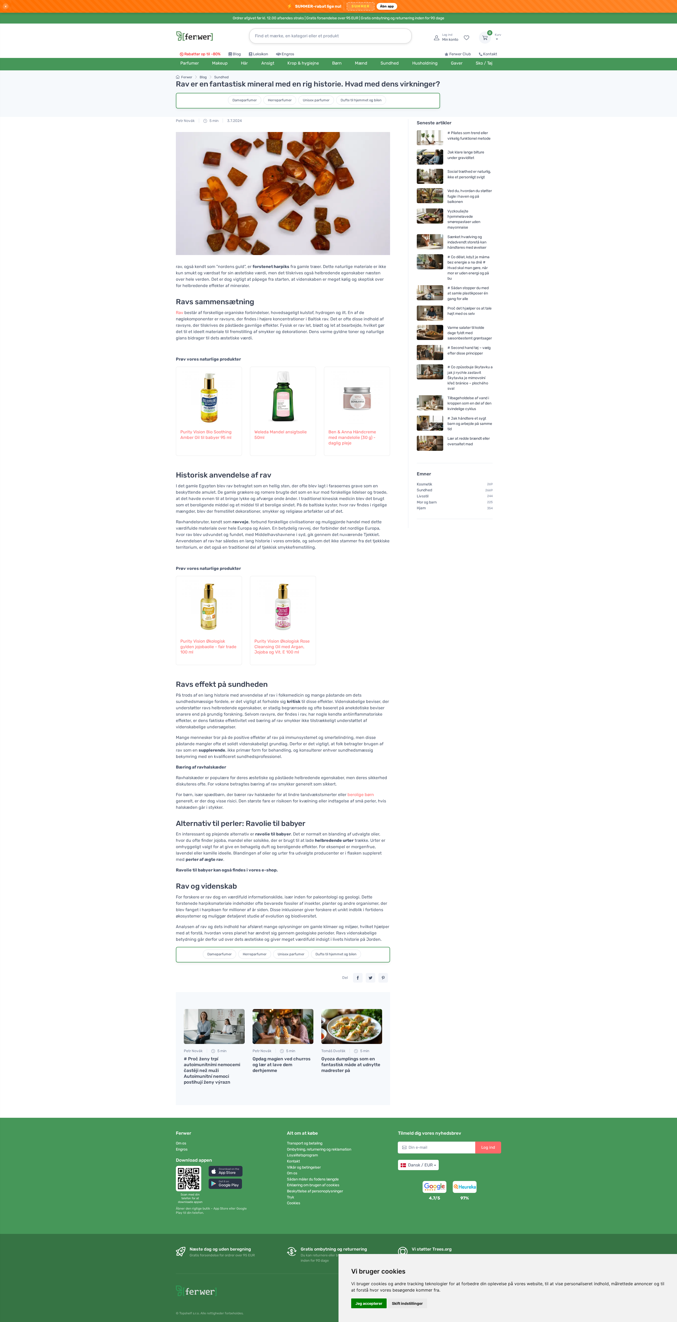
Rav (179, 312)
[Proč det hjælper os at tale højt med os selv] (430, 313)
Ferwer (186, 77)
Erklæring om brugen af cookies (313, 1185)
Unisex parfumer (316, 100)
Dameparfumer (244, 100)
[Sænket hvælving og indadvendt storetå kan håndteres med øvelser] (430, 242)
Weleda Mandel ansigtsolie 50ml (280, 434)
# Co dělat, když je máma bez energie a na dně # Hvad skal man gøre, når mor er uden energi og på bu (468, 268)
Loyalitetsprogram (302, 1155)
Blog (237, 54)
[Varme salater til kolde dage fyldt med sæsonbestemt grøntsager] (430, 333)
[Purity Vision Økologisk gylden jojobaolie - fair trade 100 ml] (208, 604)
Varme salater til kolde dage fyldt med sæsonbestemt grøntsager (469, 332)
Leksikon (260, 54)
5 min (213, 121)
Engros (288, 54)
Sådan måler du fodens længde (313, 1179)
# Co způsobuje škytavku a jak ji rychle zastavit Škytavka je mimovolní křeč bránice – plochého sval (470, 378)
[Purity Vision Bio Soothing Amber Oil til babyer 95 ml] (208, 395)
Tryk (290, 1197)
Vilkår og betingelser (304, 1167)
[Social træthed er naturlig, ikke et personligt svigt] (430, 176)
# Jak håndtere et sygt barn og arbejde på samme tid (469, 423)
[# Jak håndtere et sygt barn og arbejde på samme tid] (430, 424)
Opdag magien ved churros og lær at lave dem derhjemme (281, 1064)
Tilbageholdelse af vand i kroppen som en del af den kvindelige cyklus (469, 403)
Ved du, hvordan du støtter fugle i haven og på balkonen (469, 196)
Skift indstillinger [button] (407, 1303)
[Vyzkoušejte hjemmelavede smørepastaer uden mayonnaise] (430, 219)
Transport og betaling (304, 1143)
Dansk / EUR (420, 1164)
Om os (181, 1143)
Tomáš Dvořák (333, 1051)
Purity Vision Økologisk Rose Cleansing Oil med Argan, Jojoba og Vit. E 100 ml (282, 647)
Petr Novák (185, 121)
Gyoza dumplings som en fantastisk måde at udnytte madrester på (350, 1064)
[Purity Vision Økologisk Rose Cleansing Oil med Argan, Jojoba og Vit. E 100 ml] (283, 604)
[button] (226, 1171)
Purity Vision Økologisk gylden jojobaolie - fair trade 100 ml (208, 647)
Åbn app (387, 6)
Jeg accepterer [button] (368, 1303)
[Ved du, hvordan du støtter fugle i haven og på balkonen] (430, 196)
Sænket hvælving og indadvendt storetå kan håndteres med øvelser (466, 242)
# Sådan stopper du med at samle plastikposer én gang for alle (468, 293)
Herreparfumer (280, 100)
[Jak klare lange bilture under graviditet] (430, 157)
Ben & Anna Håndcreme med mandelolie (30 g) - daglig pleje (352, 437)
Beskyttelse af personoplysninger (315, 1191)
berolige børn (360, 794)
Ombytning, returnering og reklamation (319, 1149)
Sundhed (221, 77)
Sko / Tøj (484, 63)
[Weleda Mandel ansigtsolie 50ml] (283, 395)
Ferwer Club (460, 54)
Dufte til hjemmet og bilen (361, 100)
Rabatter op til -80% (202, 54)
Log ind (488, 1147)
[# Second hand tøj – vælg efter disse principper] (430, 352)
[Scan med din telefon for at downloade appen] (190, 1178)
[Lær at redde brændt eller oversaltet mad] (430, 443)
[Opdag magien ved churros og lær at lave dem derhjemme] (283, 1026)
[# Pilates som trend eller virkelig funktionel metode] (430, 137)
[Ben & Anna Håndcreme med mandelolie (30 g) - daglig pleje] (357, 395)
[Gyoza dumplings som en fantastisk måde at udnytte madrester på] (351, 1026)
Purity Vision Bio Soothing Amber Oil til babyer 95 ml (206, 434)
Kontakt (490, 54)
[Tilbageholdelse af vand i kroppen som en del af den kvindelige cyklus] (430, 403)
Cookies (293, 1203)
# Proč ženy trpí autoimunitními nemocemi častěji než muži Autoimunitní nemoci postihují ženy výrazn (212, 1070)
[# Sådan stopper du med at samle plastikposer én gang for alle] (430, 293)
